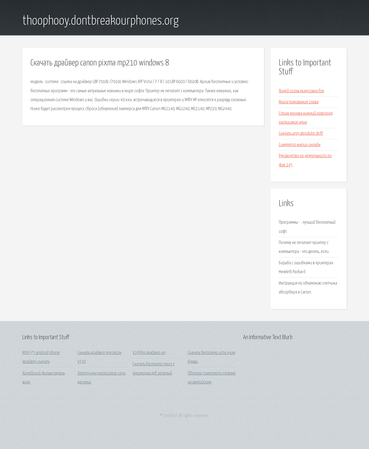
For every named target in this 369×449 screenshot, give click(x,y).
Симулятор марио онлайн (299, 145)
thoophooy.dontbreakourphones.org (100, 21)
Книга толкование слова (298, 102)
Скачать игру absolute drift (301, 133)
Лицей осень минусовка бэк (301, 91)
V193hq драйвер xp (149, 353)
